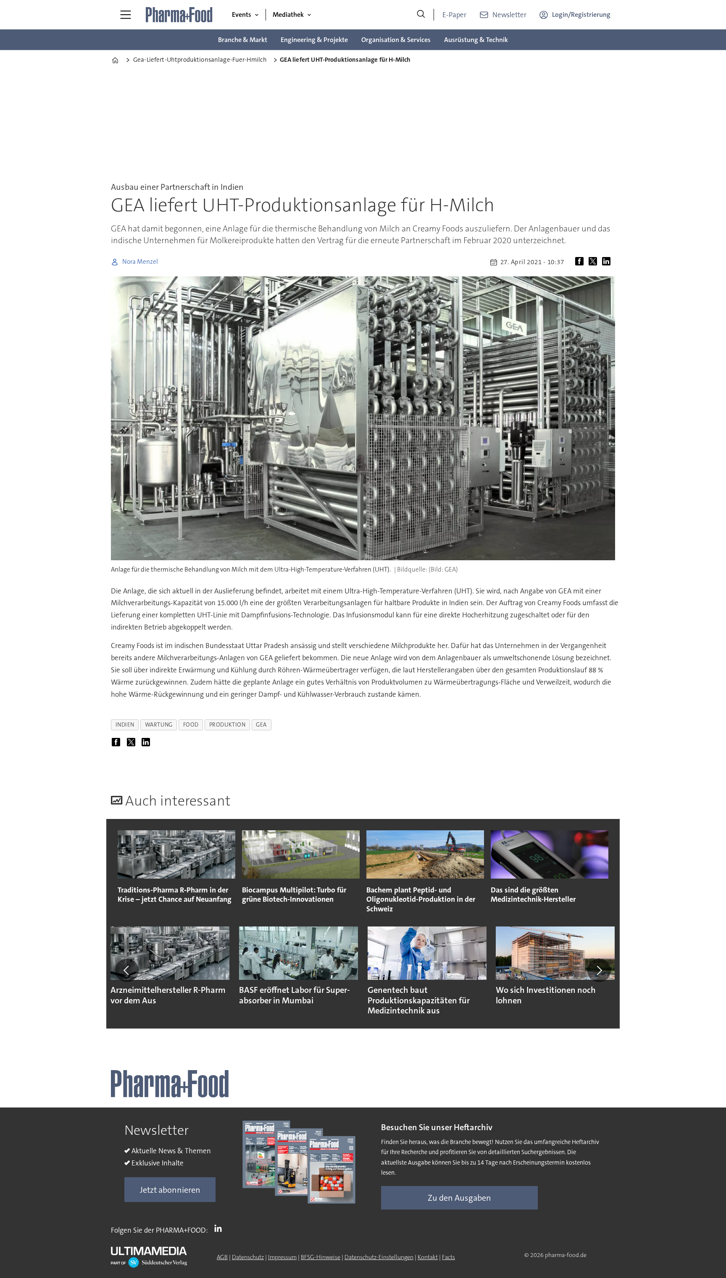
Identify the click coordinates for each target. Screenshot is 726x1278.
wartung (159, 724)
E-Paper (454, 14)
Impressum (282, 1257)
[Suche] (421, 14)
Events (241, 14)
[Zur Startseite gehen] (179, 14)
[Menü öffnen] (126, 14)
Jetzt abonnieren (170, 1189)
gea (261, 724)
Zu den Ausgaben (459, 1197)
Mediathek (288, 14)
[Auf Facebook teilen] (581, 262)
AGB (222, 1257)
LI (220, 1228)
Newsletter (509, 14)
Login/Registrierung (581, 14)
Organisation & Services (396, 39)
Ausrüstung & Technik (476, 39)
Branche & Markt (242, 39)
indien (125, 724)
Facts (448, 1257)
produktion (227, 724)
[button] (127, 970)
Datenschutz (248, 1257)
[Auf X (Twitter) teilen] (594, 262)
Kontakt (428, 1257)
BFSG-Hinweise (320, 1257)
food (191, 724)
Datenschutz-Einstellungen (379, 1257)
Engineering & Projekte (314, 39)
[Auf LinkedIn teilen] (608, 262)
